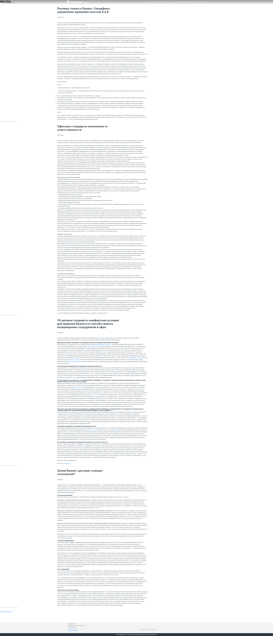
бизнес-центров (78, 387)
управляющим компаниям (103, 344)
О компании (151, 2)
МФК (118, 432)
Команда (172, 2)
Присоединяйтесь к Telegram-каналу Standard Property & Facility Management (136, 634)
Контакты (199, 2)
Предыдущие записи (6, 611)
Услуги (158, 2)
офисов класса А (94, 395)
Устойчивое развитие (182, 2)
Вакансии (192, 2)
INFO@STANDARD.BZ (73, 630)
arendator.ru (66, 463)
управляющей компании (135, 358)
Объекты (165, 2)
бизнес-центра (74, 359)
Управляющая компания (94, 346)
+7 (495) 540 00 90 (73, 629)
